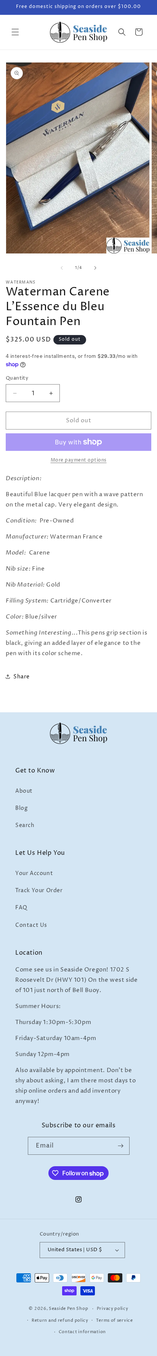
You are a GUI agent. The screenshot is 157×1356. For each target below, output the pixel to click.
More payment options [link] (79, 460)
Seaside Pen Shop (68, 1308)
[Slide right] (95, 268)
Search (25, 825)
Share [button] (21, 676)
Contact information (82, 1332)
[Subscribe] (120, 1146)
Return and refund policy (60, 1320)
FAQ (21, 907)
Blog (21, 808)
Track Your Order (39, 890)
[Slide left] (61, 268)
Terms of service (114, 1320)
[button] (15, 32)
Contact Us (31, 925)
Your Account (34, 873)
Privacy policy (112, 1308)
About (24, 791)
